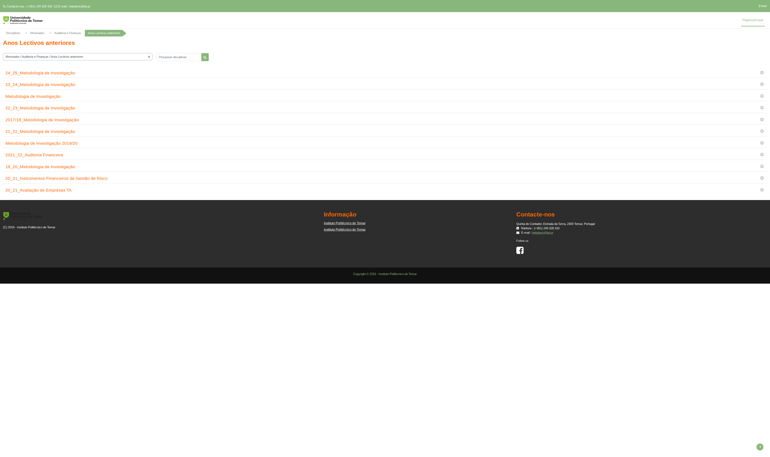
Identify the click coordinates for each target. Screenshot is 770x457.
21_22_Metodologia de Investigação (40, 131)
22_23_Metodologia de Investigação (40, 108)
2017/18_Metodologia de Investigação (42, 119)
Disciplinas (13, 33)
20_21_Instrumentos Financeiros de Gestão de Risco (56, 178)
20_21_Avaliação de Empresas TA (38, 190)
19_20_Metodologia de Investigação (40, 166)
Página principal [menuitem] (753, 20)
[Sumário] (762, 72)
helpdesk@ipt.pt (79, 6)
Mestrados (37, 33)
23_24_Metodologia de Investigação (40, 84)
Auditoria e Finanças (67, 33)
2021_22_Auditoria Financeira (34, 155)
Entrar (763, 6)
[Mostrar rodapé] (760, 447)
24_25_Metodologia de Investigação (40, 73)
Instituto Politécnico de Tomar (345, 223)
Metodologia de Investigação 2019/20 (41, 143)
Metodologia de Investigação (33, 96)
